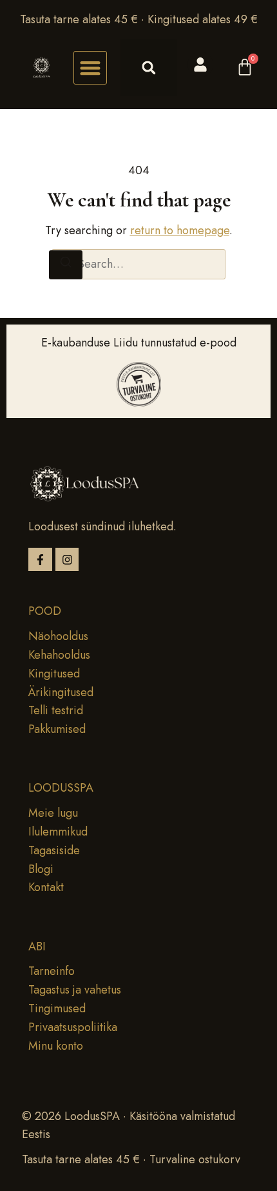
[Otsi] (65, 264)
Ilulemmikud (58, 831)
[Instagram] (67, 560)
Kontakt (46, 887)
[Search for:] (138, 264)
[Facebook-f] (40, 560)
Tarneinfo (51, 971)
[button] (90, 68)
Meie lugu (53, 813)
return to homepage (179, 230)
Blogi (40, 869)
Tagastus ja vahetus (74, 989)
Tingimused (57, 1008)
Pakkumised (57, 729)
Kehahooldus (59, 654)
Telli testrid (55, 710)
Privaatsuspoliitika (72, 1027)
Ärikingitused (60, 692)
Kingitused (54, 673)
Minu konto (55, 1045)
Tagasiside (54, 850)
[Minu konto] (200, 64)
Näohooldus (58, 636)
